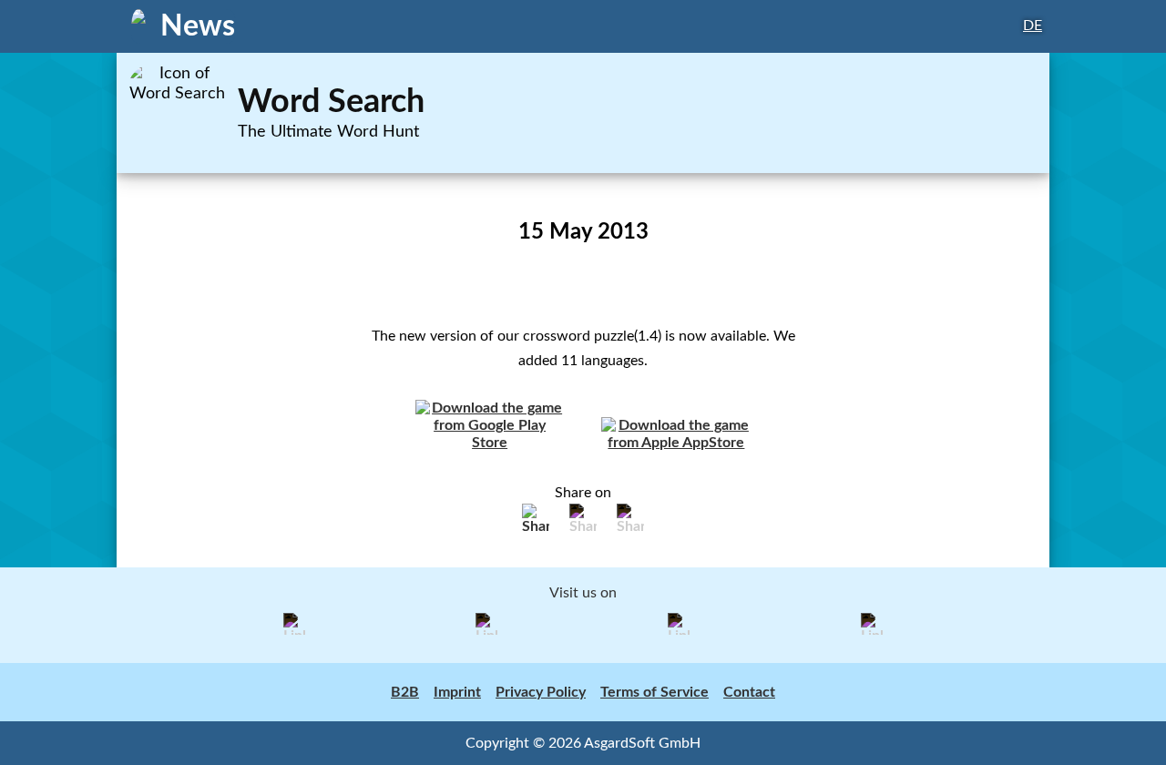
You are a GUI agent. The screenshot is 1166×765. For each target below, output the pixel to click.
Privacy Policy (541, 692)
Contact (749, 692)
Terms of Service (654, 692)
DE (1032, 25)
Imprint (457, 692)
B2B (405, 692)
